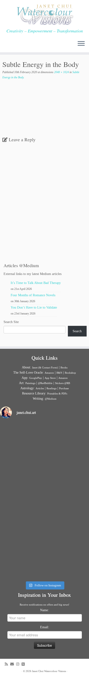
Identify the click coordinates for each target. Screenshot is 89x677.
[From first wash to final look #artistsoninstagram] (44, 500)
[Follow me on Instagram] (19, 664)
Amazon (49, 372)
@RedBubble (45, 383)
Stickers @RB (62, 383)
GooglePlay (35, 377)
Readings (51, 388)
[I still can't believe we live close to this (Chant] (44, 449)
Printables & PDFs (57, 393)
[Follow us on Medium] (24, 664)
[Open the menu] (81, 43)
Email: (44, 627)
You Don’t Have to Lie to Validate (34, 307)
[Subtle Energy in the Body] (44, 115)
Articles (40, 388)
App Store (50, 377)
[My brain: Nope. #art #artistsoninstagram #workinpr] (44, 552)
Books (64, 367)
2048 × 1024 (61, 72)
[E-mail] (13, 664)
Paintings (30, 383)
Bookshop (70, 372)
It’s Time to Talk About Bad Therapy (36, 283)
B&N (59, 372)
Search (77, 331)
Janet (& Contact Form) (45, 367)
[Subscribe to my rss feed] (7, 664)
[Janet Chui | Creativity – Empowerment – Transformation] (44, 14)
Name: (44, 610)
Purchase (64, 388)
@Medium (50, 398)
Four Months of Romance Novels (33, 295)
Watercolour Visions (55, 671)
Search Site (11, 322)
